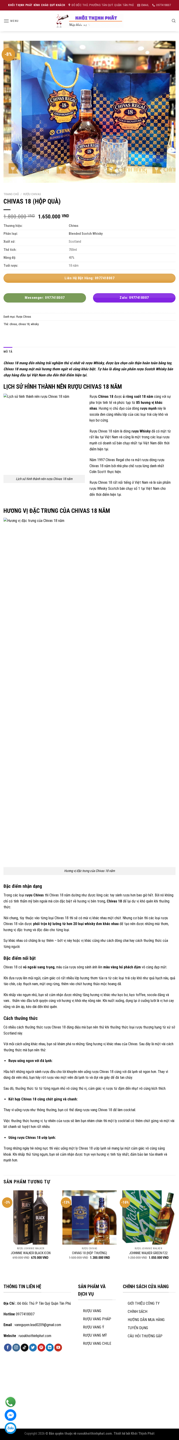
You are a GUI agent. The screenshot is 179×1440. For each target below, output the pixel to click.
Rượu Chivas (32, 194)
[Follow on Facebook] (8, 1347)
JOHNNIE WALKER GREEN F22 (148, 1253)
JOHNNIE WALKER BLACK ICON (31, 1253)
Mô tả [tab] (7, 351)
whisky (35, 324)
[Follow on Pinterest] (41, 1347)
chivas (13, 324)
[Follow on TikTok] (24, 1347)
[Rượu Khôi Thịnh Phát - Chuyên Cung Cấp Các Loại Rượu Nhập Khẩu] (89, 21)
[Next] (175, 1229)
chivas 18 (23, 324)
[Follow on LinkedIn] (50, 1347)
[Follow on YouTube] (58, 1347)
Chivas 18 (10, 363)
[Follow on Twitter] (33, 1347)
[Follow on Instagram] (16, 1347)
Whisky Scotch (108, 488)
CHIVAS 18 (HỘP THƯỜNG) (89, 1253)
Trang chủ (11, 194)
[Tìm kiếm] (174, 20)
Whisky (145, 431)
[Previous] (3, 1229)
